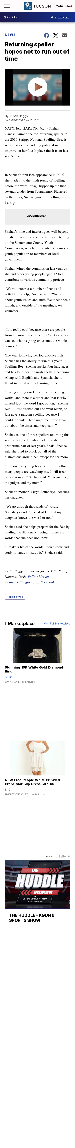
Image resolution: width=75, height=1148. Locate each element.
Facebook (47, 582)
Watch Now (63, 6)
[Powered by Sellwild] (64, 856)
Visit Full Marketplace (57, 623)
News (10, 35)
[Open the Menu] (6, 6)
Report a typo (15, 596)
